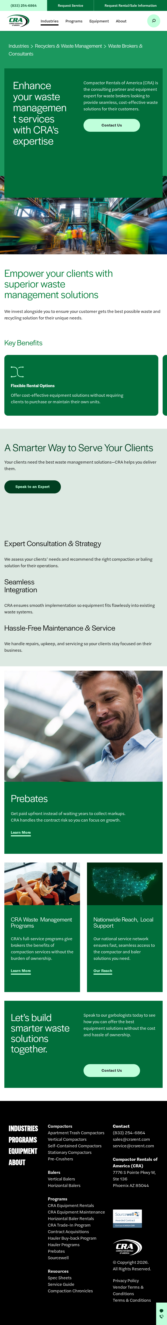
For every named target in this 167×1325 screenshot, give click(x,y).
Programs (73, 21)
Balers (54, 1172)
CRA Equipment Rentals (71, 1205)
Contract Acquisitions (68, 1231)
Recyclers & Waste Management (68, 45)
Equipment (99, 21)
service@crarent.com (133, 1145)
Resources (58, 1271)
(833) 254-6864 (24, 5)
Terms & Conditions (132, 1300)
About (121, 21)
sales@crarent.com (131, 1139)
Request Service (70, 5)
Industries (49, 21)
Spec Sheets (60, 1277)
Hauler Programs (64, 1244)
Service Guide (61, 1284)
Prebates (56, 1251)
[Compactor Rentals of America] (18, 21)
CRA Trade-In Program (69, 1225)
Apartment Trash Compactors (76, 1132)
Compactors (60, 1126)
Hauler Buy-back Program (72, 1238)
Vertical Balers (61, 1178)
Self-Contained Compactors (75, 1145)
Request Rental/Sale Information (131, 5)
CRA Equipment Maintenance (76, 1212)
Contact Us (112, 125)
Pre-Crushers (60, 1158)
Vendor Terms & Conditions (128, 1290)
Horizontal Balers (64, 1185)
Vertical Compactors (67, 1139)
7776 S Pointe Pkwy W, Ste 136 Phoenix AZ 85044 (135, 1172)
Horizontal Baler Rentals (71, 1218)
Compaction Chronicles (70, 1290)
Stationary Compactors (70, 1152)
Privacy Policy (126, 1280)
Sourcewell (58, 1257)
